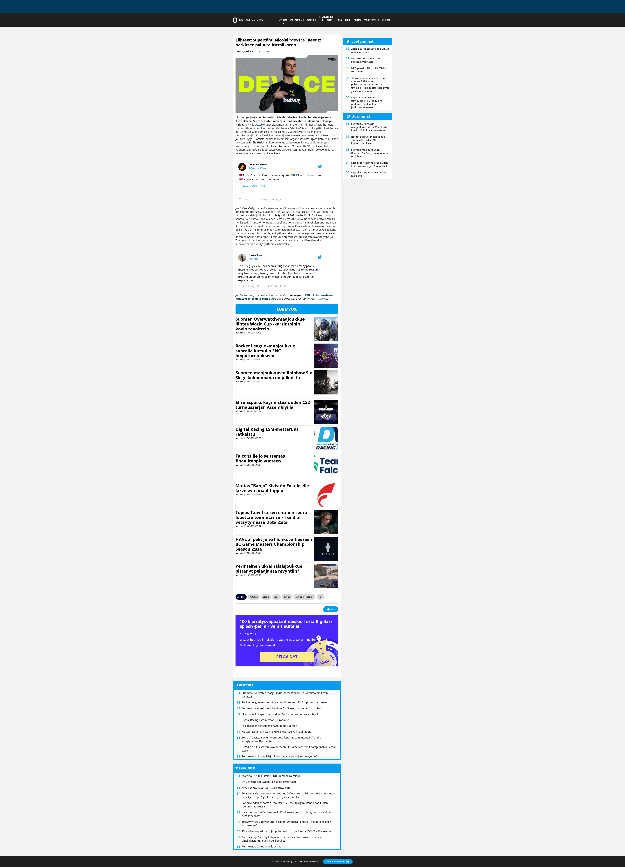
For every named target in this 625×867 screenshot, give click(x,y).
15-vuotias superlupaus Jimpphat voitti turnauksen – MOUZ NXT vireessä (286, 831)
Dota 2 (311, 20)
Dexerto (260, 124)
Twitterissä (321, 298)
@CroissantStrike (258, 168)
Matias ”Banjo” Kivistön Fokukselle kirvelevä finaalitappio (272, 488)
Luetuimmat (247, 768)
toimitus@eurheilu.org (338, 861)
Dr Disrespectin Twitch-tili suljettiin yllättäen (269, 782)
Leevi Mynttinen (244, 51)
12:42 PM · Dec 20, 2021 (272, 199)
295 (259, 286)
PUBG (357, 20)
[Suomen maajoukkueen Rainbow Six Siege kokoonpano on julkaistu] (326, 382)
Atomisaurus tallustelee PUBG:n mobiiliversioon (271, 776)
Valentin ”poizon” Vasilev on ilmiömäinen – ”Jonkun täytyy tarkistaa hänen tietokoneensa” (287, 814)
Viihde (386, 20)
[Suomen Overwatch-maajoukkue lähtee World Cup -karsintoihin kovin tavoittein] (326, 329)
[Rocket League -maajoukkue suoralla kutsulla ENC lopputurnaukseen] (326, 356)
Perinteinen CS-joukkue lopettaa (261, 846)
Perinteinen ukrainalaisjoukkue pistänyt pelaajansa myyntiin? (269, 568)
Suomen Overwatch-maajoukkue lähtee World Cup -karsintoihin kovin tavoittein (270, 324)
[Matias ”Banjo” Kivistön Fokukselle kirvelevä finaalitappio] (326, 495)
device (287, 596)
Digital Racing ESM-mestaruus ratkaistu (267, 431)
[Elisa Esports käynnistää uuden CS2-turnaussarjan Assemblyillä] (326, 412)
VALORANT (297, 20)
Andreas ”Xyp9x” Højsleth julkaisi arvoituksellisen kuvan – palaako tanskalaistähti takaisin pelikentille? (282, 838)
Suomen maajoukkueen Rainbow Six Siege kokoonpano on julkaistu (274, 375)
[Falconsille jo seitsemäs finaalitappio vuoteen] (326, 466)
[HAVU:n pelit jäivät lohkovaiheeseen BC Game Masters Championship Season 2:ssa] (326, 549)
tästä (283, 208)
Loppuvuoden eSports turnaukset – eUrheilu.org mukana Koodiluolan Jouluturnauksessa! (285, 804)
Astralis (254, 596)
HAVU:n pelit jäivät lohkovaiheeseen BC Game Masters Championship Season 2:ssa (274, 544)
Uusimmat (246, 685)
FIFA (339, 20)
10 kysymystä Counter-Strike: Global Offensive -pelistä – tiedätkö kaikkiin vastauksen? (286, 823)
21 (255, 199)
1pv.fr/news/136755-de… (253, 186)
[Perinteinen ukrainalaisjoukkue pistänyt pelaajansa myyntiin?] (326, 576)
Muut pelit (371, 20)
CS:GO (283, 20)
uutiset (239, 332)
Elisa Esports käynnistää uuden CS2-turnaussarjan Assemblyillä (273, 404)
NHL (348, 20)
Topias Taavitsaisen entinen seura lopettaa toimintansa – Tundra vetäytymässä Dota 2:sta (271, 517)
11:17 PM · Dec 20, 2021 (276, 286)
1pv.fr (247, 124)
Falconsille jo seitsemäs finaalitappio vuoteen (260, 458)
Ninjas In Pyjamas (304, 596)
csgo (276, 596)
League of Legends (326, 18)
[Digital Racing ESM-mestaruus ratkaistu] (326, 439)
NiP (320, 596)
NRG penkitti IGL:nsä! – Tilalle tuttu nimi (266, 787)
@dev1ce (253, 258)
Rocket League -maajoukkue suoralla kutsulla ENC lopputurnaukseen (265, 351)
